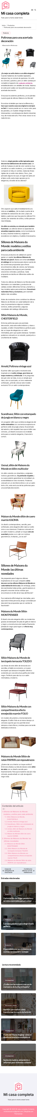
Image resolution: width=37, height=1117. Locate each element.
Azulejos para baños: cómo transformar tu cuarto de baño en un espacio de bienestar (18, 1012)
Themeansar (18, 1114)
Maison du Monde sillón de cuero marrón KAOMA (19, 835)
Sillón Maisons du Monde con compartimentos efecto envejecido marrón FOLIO (20, 855)
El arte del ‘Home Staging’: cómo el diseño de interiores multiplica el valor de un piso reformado (17, 1037)
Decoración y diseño (11, 1005)
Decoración (6, 45)
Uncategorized (9, 980)
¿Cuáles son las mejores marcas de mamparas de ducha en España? (17, 985)
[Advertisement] (18, 140)
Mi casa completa (15, 13)
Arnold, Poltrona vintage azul (17, 822)
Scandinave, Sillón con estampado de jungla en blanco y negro (20, 825)
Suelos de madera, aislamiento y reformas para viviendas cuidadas (17, 1061)
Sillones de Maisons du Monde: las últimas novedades (17, 840)
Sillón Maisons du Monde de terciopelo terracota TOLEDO (18, 850)
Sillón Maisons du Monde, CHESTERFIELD (16, 818)
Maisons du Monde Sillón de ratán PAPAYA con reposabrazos (19, 861)
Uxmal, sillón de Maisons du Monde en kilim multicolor (19, 830)
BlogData (27, 1111)
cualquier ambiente (25, 83)
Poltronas (14, 45)
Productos (6, 33)
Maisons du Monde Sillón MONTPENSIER (16, 845)
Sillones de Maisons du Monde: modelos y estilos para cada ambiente (18, 813)
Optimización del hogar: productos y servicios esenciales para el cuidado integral (18, 901)
